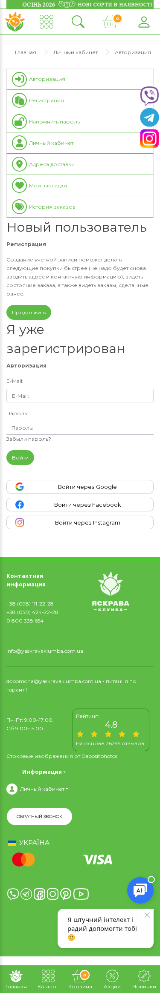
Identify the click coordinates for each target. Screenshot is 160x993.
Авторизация (133, 52)
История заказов (52, 207)
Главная (25, 52)
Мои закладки (48, 185)
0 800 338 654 (25, 620)
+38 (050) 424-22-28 (32, 612)
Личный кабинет (75, 52)
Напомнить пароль (54, 121)
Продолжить (29, 312)
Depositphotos (99, 756)
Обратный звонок (39, 816)
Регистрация (46, 100)
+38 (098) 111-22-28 (30, 603)
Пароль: (17, 413)
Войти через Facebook (87, 504)
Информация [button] (42, 771)
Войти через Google (87, 486)
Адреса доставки (52, 164)
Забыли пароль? (28, 439)
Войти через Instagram (87, 522)
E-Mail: (14, 381)
